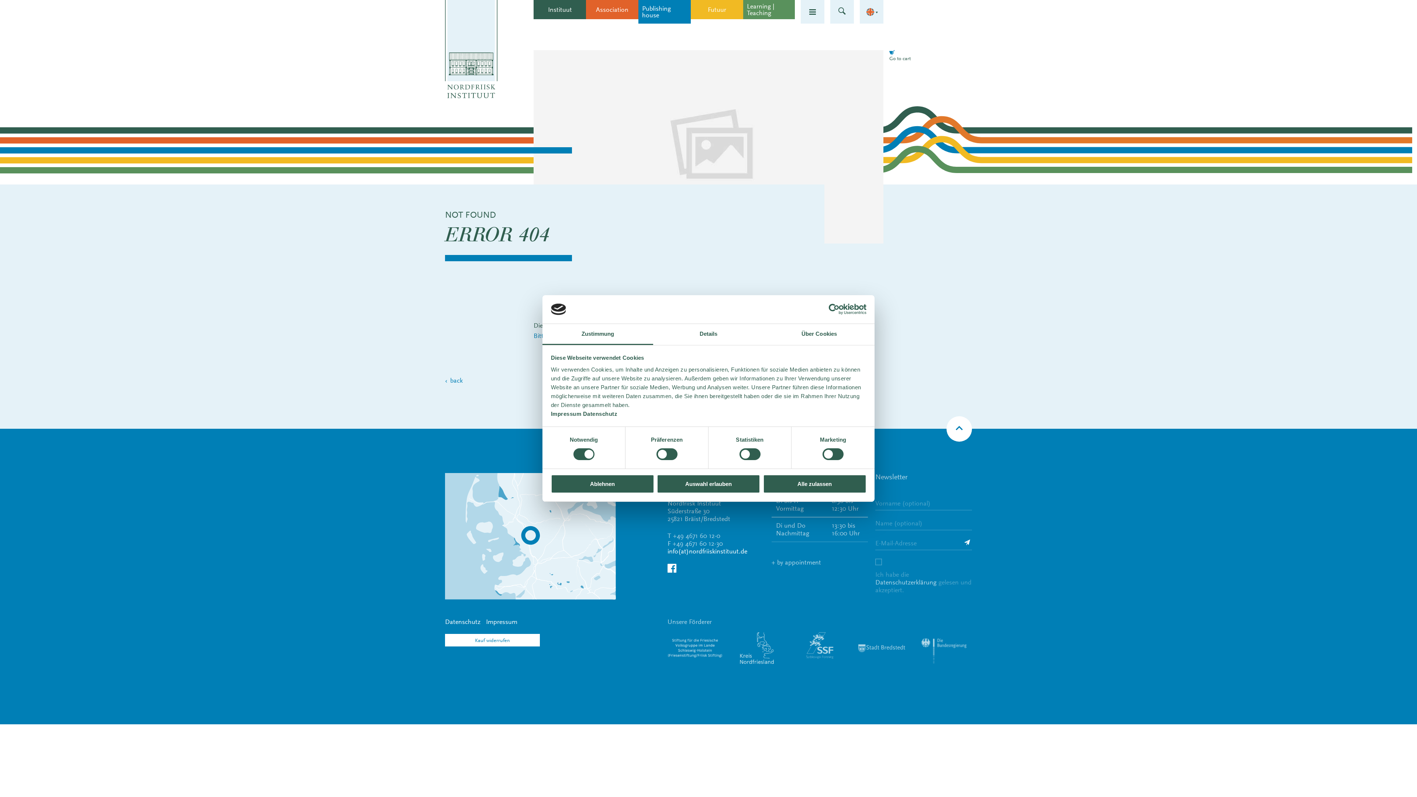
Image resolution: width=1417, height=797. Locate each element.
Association (612, 10)
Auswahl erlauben (708, 484)
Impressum (501, 622)
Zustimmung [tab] (598, 334)
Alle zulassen (814, 484)
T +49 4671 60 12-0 (694, 536)
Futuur (717, 10)
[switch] (667, 454)
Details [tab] (709, 334)
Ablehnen (602, 484)
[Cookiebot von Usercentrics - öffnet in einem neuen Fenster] (834, 309)
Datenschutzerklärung (906, 582)
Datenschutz (462, 622)
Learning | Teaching (761, 9)
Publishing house (656, 11)
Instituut (560, 10)
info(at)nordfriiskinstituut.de (707, 551)
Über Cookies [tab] (819, 334)
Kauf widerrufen (492, 640)
